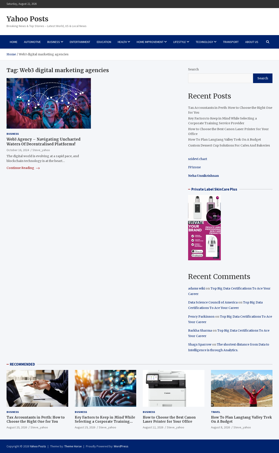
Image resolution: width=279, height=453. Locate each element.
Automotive (32, 42)
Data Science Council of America (213, 302)
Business (53, 42)
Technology (204, 42)
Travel (215, 412)
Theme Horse (73, 446)
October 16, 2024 (18, 150)
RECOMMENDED (22, 364)
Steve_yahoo (41, 150)
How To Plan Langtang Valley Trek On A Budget (224, 139)
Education (104, 42)
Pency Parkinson (201, 316)
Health (122, 42)
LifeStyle (179, 42)
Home (13, 42)
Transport (231, 42)
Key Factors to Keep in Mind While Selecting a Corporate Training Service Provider (105, 421)
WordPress (121, 446)
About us (251, 42)
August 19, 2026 (85, 427)
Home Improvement (150, 42)
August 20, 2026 (17, 427)
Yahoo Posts (27, 19)
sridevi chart (197, 159)
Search (193, 69)
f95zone (194, 167)
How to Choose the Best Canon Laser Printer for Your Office (169, 419)
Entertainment (80, 42)
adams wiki (196, 288)
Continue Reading (21, 168)
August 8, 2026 (220, 427)
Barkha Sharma (200, 330)
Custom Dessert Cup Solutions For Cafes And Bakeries (229, 145)
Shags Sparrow (199, 344)
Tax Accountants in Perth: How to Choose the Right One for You (36, 419)
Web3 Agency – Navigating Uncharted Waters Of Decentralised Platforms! (43, 141)
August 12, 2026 (153, 427)
